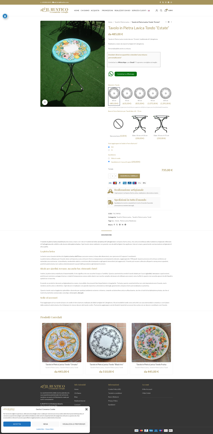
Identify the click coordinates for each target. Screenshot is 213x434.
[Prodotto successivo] (171, 22)
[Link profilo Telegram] (125, 224)
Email (132, 62)
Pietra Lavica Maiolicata (128, 221)
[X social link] (163, 2)
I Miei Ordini (146, 393)
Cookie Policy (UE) (114, 389)
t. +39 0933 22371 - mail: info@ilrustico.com (54, 2)
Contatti (77, 405)
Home (110, 22)
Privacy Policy (49, 429)
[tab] (106, 234)
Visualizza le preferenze (74, 424)
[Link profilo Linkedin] (122, 224)
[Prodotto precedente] (166, 22)
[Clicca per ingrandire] (45, 102)
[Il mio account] (157, 10)
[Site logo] (54, 10)
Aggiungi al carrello (129, 176)
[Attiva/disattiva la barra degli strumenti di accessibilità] (5, 16)
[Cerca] (161, 10)
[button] (86, 409)
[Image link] (52, 387)
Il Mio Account (147, 389)
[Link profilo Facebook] (160, 2)
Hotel (117, 221)
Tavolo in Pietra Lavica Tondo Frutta (151, 364)
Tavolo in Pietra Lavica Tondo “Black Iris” (106, 364)
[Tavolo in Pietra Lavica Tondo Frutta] (151, 342)
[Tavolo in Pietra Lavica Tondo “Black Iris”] (106, 342)
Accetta (17, 424)
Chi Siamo (77, 393)
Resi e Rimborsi (113, 397)
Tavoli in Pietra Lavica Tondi (141, 217)
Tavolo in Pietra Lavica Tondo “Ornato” (61, 364)
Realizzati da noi (79, 401)
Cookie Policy (40, 429)
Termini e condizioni (115, 393)
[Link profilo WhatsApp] (171, 2)
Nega (45, 424)
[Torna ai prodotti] (168, 22)
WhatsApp (122, 62)
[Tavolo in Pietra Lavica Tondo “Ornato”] (61, 342)
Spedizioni (111, 405)
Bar (113, 221)
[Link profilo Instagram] (165, 2)
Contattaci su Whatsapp (125, 74)
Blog (75, 397)
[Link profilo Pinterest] (168, 2)
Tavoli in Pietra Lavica (122, 22)
